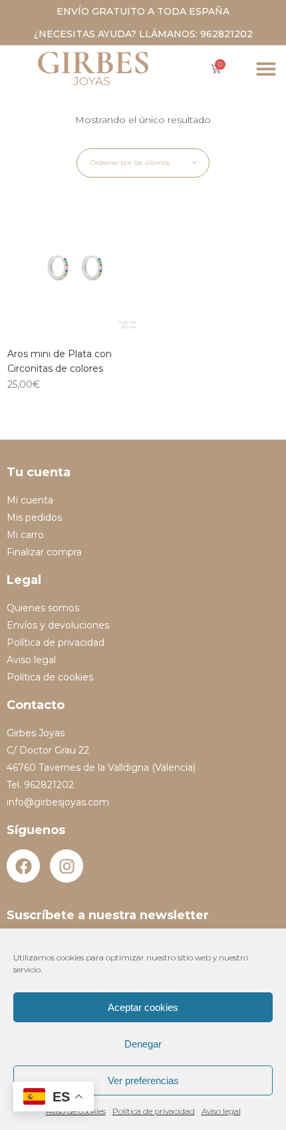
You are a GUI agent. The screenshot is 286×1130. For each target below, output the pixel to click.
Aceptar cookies (143, 1007)
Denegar (143, 1044)
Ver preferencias (143, 1080)
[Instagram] (66, 866)
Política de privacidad (153, 1111)
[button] (266, 68)
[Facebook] (23, 866)
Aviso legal (221, 1111)
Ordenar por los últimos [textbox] (130, 162)
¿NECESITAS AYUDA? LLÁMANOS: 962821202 (143, 34)
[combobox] (143, 163)
